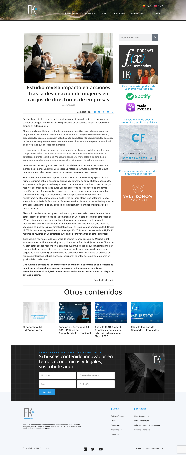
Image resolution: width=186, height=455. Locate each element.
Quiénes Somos (71, 13)
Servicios (88, 13)
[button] (94, 111)
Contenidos (119, 13)
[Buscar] (155, 37)
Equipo (105, 13)
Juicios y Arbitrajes (141, 421)
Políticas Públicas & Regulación (147, 425)
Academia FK (137, 13)
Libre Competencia (141, 416)
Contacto (115, 434)
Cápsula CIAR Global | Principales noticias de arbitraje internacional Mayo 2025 (108, 331)
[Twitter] (93, 449)
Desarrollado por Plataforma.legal (149, 448)
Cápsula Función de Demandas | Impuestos (145, 328)
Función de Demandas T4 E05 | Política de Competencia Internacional (75, 329)
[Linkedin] (85, 449)
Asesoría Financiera (142, 430)
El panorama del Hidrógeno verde (33, 328)
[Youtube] (100, 449)
